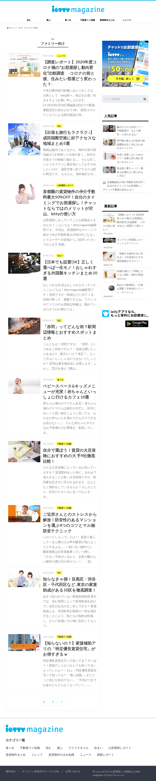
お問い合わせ (72, 771)
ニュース (127, 20)
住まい (98, 747)
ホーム (12, 27)
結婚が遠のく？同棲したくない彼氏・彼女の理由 (130, 274)
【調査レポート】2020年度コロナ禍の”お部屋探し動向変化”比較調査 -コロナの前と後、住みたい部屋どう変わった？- (124, 224)
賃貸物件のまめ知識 (61, 754)
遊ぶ (48, 20)
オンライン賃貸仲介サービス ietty (40, 771)
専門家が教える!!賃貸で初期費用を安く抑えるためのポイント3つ (131, 144)
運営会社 (11, 771)
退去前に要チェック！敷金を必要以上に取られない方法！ (130, 172)
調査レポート (105, 754)
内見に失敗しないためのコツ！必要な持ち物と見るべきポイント (130, 158)
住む (29, 20)
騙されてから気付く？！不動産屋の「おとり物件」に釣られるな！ (130, 130)
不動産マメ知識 (87, 20)
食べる (68, 20)
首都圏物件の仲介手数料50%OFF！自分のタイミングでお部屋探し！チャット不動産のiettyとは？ (124, 186)
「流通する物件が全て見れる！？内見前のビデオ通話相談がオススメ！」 (123, 259)
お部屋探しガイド (119, 747)
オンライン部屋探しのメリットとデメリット (123, 243)
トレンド (37, 754)
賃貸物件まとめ (107, 20)
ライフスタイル (78, 747)
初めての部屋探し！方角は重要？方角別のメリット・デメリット (123, 290)
